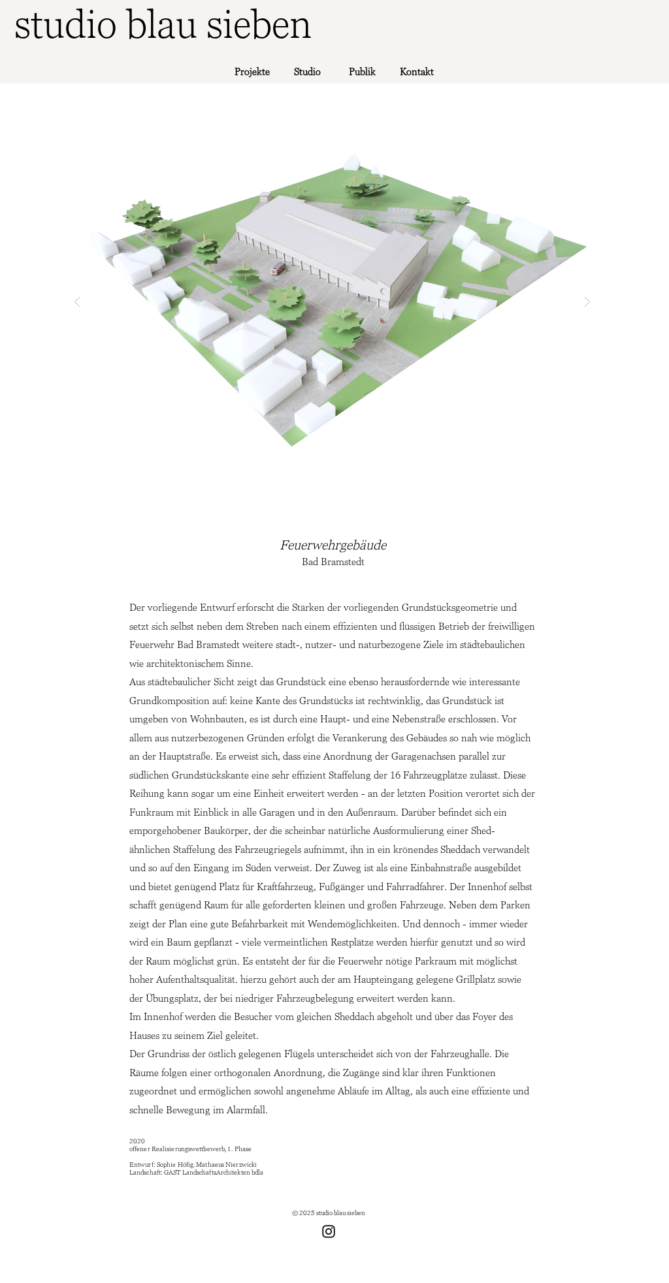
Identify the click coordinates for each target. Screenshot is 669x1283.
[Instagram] (328, 1231)
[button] (332, 301)
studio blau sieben (163, 23)
